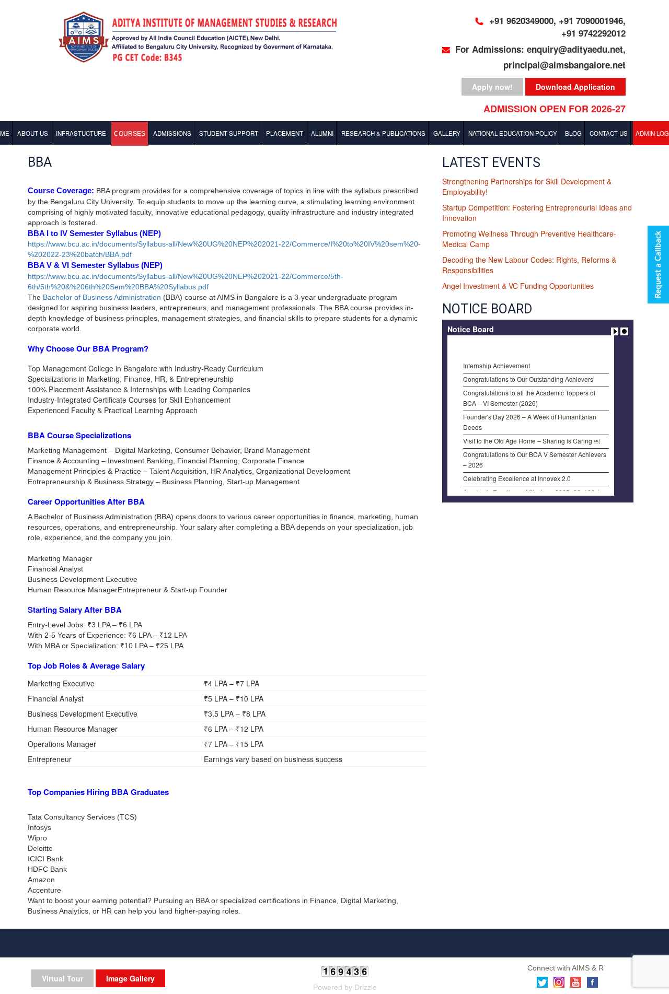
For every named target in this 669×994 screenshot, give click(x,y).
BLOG (573, 133)
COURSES (129, 134)
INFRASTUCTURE (81, 133)
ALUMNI (322, 133)
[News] (615, 330)
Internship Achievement (496, 358)
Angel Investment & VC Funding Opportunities (518, 285)
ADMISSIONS (172, 133)
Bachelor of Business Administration (102, 297)
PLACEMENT (284, 133)
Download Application (575, 86)
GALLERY (446, 133)
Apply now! (492, 86)
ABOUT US (32, 133)
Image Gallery (130, 978)
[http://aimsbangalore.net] (203, 38)
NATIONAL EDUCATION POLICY (512, 133)
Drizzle (365, 987)
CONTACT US (609, 133)
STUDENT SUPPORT (228, 133)
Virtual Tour (62, 978)
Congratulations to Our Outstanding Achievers (528, 372)
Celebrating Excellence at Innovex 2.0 (517, 471)
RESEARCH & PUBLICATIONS (383, 133)
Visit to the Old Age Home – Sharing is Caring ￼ (531, 433)
